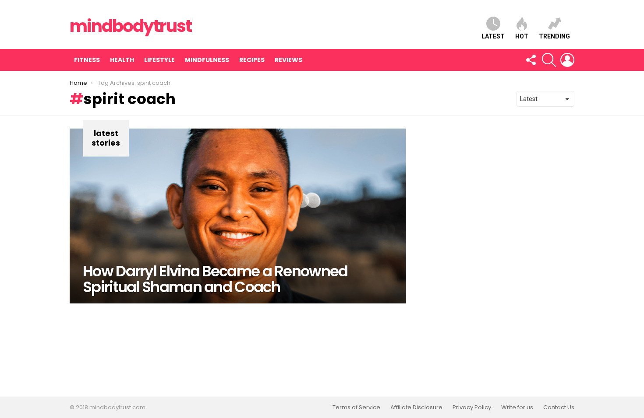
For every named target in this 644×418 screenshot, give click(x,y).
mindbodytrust (130, 26)
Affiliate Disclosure (416, 407)
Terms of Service (356, 407)
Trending (554, 36)
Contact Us (558, 407)
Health (122, 60)
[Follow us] (531, 60)
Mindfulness (207, 60)
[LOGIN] (567, 60)
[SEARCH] (549, 60)
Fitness (87, 60)
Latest (493, 36)
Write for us (517, 407)
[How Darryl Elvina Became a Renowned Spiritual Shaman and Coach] (238, 216)
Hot (521, 36)
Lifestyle (159, 60)
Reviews (288, 60)
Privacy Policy (472, 407)
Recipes (252, 60)
